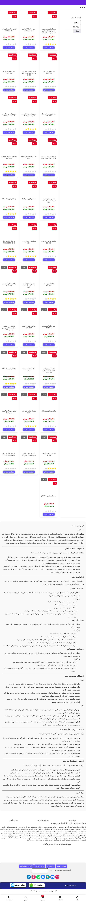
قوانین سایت (39, 866)
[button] (43, 898)
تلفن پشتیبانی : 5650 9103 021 (61, 870)
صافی (77, 31)
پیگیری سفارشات (26, 866)
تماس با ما (50, 866)
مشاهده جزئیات (49, 47)
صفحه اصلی (61, 866)
